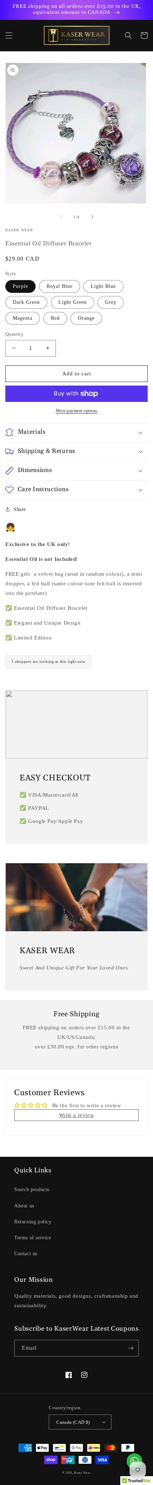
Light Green (72, 302)
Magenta (22, 318)
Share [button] (20, 509)
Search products (31, 1189)
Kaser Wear (82, 1472)
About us (24, 1205)
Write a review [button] (76, 1115)
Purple (20, 286)
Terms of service (32, 1237)
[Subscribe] (130, 1348)
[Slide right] (92, 216)
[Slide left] (61, 216)
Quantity (14, 334)
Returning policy (33, 1221)
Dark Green (26, 302)
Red (55, 318)
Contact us (25, 1253)
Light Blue (103, 286)
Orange (86, 318)
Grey (110, 302)
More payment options (76, 410)
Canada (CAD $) (73, 1422)
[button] (9, 35)
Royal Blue (60, 286)
